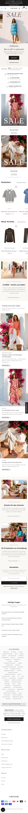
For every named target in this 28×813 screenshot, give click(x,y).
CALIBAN (9, 661)
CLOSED (20, 663)
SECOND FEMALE (11, 691)
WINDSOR (8, 698)
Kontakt (3, 734)
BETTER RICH (5, 657)
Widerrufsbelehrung (6, 764)
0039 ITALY (6, 652)
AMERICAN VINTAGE (7, 653)
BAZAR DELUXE (12, 655)
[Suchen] (5, 8)
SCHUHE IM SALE (14, 62)
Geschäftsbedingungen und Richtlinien (14, 808)
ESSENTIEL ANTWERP (9, 670)
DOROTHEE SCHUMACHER (9, 666)
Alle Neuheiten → (22, 222)
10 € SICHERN (14, 582)
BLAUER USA (8, 659)
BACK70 (4, 655)
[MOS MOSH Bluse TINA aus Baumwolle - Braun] (9, 235)
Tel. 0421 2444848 (12, 87)
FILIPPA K (19, 670)
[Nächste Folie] (25, 200)
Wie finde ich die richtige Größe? (14, 630)
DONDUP (17, 665)
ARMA (16, 653)
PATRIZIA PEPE (16, 685)
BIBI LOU (13, 657)
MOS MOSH (7, 683)
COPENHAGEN (9, 665)
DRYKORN (20, 666)
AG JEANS (13, 652)
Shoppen (14, 133)
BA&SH (21, 653)
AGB (2, 754)
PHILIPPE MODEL (17, 687)
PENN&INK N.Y (7, 687)
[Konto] (19, 8)
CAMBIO (16, 661)
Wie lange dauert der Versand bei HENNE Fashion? (14, 612)
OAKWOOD (8, 685)
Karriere (3, 777)
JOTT (22, 676)
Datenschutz (14, 588)
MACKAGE (6, 680)
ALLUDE (20, 652)
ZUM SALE (14, 57)
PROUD (4, 689)
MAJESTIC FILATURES (16, 680)
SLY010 (20, 693)
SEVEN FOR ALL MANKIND (10, 693)
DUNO (6, 668)
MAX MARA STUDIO (16, 681)
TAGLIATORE (7, 695)
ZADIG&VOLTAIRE (17, 698)
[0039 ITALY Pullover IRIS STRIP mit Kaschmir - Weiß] (9, 196)
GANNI (19, 674)
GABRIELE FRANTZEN (10, 674)
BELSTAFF (21, 655)
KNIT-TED (4, 678)
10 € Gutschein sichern (14, 4)
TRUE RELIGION (6, 696)
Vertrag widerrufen (14, 719)
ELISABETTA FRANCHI (15, 668)
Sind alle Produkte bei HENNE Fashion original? (14, 635)
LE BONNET (21, 678)
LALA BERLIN (12, 678)
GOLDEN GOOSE (6, 676)
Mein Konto (4, 737)
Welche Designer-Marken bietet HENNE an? (14, 625)
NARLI (13, 683)
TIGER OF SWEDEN (17, 695)
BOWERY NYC (17, 659)
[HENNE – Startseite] (14, 8)
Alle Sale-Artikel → (22, 182)
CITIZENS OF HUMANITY (9, 663)
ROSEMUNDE (20, 689)
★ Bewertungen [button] (26, 407)
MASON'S (7, 681)
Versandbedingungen (7, 741)
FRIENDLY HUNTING (13, 672)
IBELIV (13, 676)
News (2, 784)
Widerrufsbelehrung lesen (14, 722)
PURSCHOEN (11, 689)
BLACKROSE (21, 657)
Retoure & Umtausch (7, 744)
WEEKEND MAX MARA (17, 696)
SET (18, 691)
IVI (18, 676)
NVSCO (19, 683)
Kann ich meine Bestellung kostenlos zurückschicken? (14, 618)
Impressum (4, 761)
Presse (3, 781)
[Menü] (2, 8)
